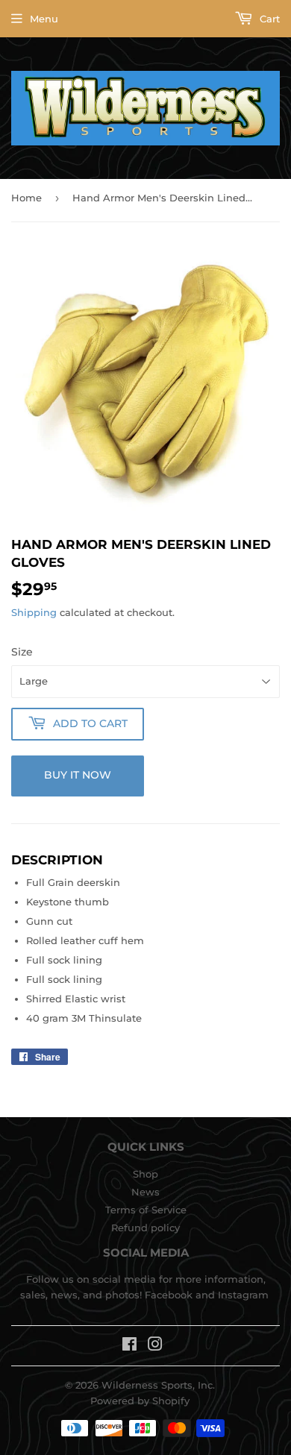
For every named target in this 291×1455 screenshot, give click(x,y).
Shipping (34, 612)
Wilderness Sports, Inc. (158, 1385)
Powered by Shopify (140, 1401)
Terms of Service (146, 1210)
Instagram (243, 1295)
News (145, 1192)
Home (26, 198)
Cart (268, 19)
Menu (44, 19)
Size (22, 652)
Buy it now (77, 775)
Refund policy (145, 1228)
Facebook (169, 1295)
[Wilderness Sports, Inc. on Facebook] (129, 1346)
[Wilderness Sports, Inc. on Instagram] (155, 1346)
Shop (145, 1174)
